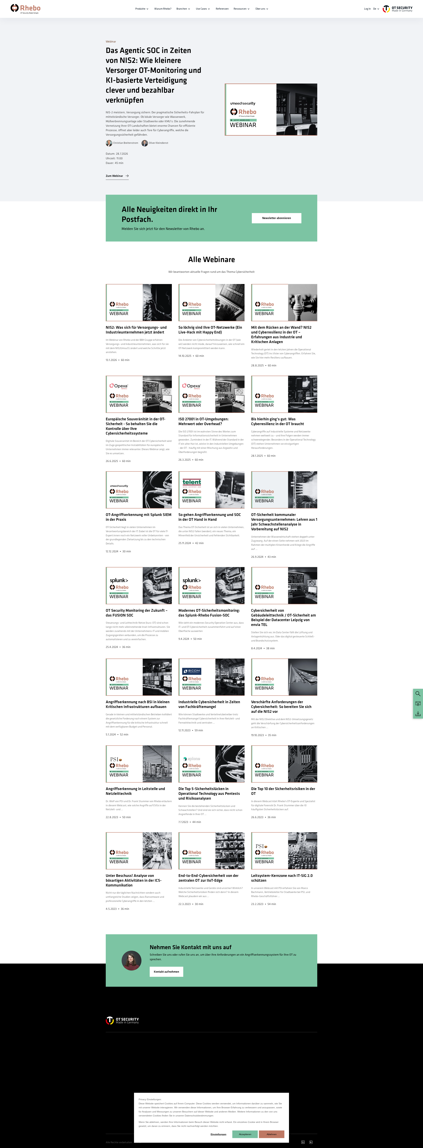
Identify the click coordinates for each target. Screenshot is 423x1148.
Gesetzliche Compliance (189, 1073)
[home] (25, 9)
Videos (253, 1078)
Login (252, 1090)
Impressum (291, 1070)
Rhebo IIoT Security (115, 1054)
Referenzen (222, 8)
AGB (288, 1076)
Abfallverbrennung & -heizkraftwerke (152, 1056)
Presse (217, 1072)
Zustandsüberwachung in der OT (193, 1091)
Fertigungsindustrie (151, 1085)
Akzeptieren (245, 1134)
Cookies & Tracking (295, 1087)
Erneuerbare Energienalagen (155, 1070)
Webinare (254, 1060)
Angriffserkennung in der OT (191, 1048)
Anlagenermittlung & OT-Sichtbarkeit (189, 1056)
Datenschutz (292, 1082)
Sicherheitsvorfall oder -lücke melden (299, 1062)
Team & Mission (221, 1048)
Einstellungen (218, 1134)
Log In (367, 8)
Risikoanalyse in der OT (189, 1085)
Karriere (217, 1060)
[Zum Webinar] (271, 110)
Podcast (254, 1054)
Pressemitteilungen (223, 1066)
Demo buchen (292, 1048)
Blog (252, 1066)
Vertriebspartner (221, 1084)
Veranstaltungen (257, 1072)
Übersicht (146, 1048)
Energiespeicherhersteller (153, 1064)
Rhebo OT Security (114, 1048)
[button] (142, 9)
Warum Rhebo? (221, 1054)
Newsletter (219, 1078)
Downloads (255, 1084)
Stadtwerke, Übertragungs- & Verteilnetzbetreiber (155, 1078)
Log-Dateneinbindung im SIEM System (192, 1066)
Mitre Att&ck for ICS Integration (193, 1079)
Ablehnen (272, 1134)
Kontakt (290, 1054)
